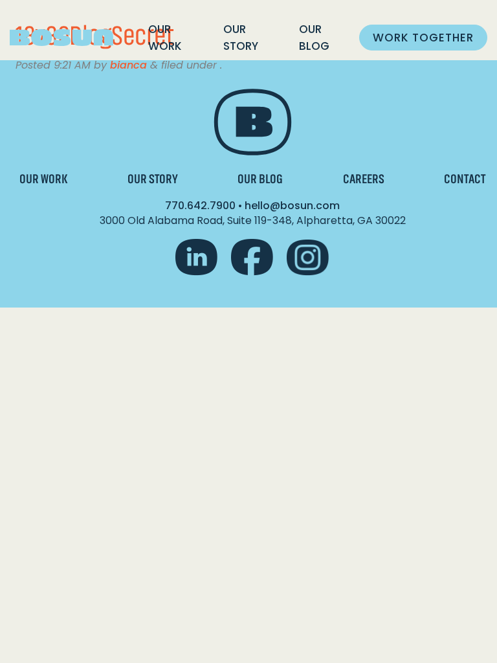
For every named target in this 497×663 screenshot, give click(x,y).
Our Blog (314, 37)
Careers (363, 179)
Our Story (240, 37)
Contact (464, 179)
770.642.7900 (200, 205)
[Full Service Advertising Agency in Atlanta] (61, 38)
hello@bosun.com (292, 205)
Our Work (165, 37)
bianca (128, 65)
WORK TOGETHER (423, 37)
